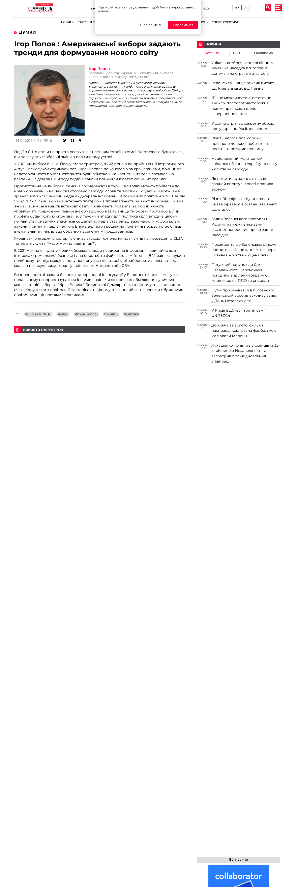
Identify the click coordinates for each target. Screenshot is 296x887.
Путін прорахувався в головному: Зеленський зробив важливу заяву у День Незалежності (244, 295)
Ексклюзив (263, 53)
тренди (111, 314)
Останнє (211, 53)
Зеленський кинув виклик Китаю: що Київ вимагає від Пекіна (242, 85)
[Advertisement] (99, 361)
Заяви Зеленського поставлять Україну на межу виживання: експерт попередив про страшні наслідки (242, 227)
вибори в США (38, 314)
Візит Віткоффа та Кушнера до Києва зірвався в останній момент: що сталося (244, 204)
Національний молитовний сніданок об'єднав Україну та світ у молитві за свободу (244, 163)
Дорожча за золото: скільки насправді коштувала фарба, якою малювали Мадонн (244, 330)
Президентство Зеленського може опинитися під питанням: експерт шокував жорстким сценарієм (243, 249)
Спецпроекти (223, 22)
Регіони (202, 22)
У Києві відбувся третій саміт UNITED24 (238, 313)
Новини (68, 22)
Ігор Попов (99, 68)
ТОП (236, 53)
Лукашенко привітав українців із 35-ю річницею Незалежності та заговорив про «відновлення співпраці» (245, 353)
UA (245, 7)
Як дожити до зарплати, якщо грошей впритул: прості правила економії (242, 183)
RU (237, 7)
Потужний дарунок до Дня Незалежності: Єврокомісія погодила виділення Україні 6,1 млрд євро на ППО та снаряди (240, 272)
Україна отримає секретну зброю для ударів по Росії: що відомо (242, 126)
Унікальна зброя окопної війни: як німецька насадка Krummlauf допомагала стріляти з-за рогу (243, 68)
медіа (62, 314)
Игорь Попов (86, 314)
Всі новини (238, 859)
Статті (82, 22)
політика (131, 314)
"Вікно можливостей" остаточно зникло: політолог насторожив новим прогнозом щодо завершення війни (241, 106)
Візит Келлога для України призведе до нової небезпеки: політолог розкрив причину (240, 143)
